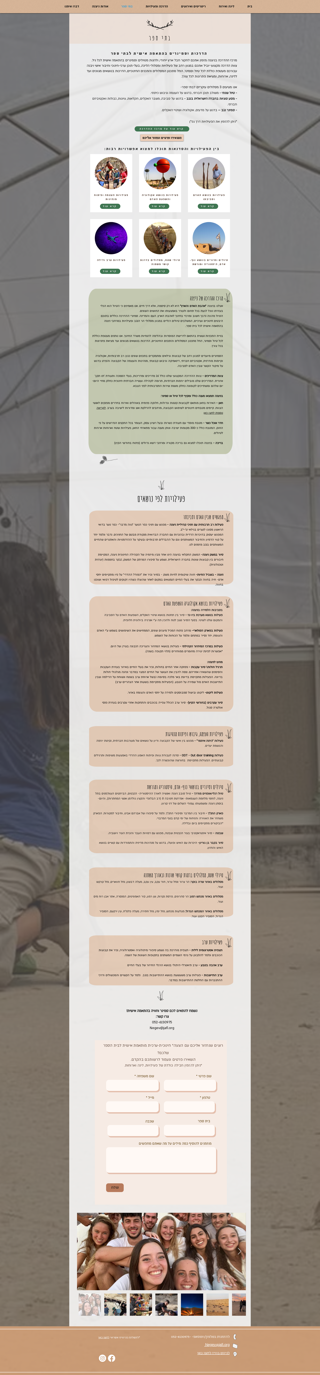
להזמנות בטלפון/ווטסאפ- (211, 1337)
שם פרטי (204, 1076)
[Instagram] (102, 1358)
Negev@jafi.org (162, 1028)
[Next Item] (239, 1251)
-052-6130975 (181, 1337)
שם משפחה (145, 1076)
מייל (151, 1098)
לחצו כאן (103, 1337)
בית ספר (204, 1121)
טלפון (206, 1098)
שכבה (149, 1121)
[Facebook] (111, 1358)
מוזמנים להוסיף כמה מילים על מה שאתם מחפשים (175, 1144)
